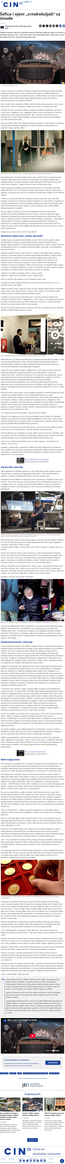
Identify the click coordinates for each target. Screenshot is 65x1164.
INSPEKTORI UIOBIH (54, 1073)
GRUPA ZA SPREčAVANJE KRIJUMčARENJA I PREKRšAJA (35, 1073)
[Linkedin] (34, 1161)
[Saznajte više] (32, 1069)
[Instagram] (24, 1161)
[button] (40, 26)
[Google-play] (41, 1161)
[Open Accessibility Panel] (62, 1161)
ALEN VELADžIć (4, 1073)
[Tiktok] (38, 1161)
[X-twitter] (27, 1161)
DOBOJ (19, 1073)
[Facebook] (20, 1161)
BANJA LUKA (12, 1073)
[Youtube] (31, 1161)
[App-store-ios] (45, 1161)
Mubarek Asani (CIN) (15, 26)
